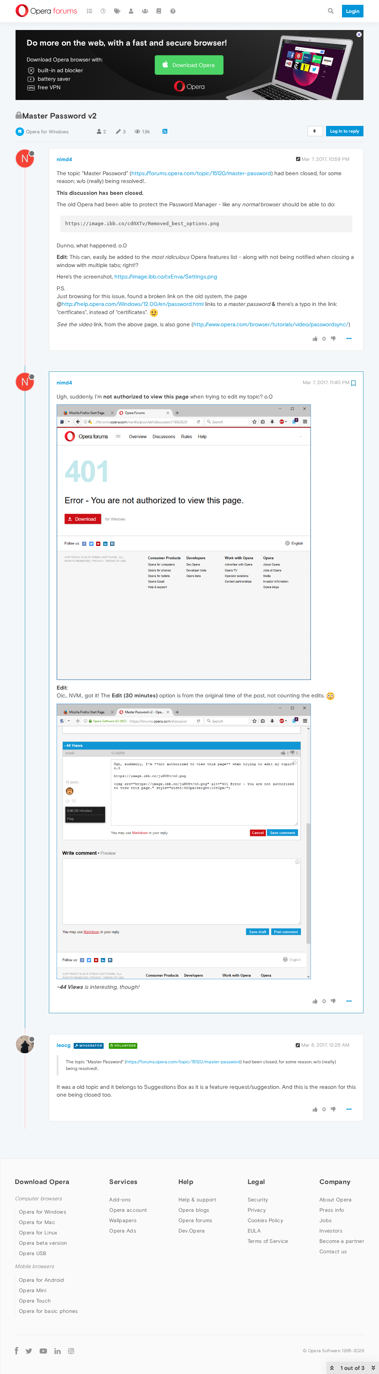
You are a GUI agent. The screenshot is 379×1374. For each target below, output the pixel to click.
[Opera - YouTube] (43, 1351)
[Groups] (145, 11)
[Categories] (90, 11)
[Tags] (117, 11)
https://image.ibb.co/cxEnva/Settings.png (165, 276)
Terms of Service (268, 1241)
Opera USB (33, 1253)
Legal (256, 1181)
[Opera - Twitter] (29, 1351)
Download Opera (193, 65)
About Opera (335, 1200)
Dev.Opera (191, 1231)
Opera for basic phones (48, 1311)
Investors (330, 1231)
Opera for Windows (47, 131)
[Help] (173, 11)
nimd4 (64, 159)
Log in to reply (344, 131)
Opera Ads (122, 1231)
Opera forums (195, 1220)
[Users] (131, 11)
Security (258, 1200)
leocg (63, 1045)
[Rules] (159, 11)
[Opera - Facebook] (16, 1350)
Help (185, 1181)
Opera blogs (193, 1210)
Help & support (197, 1200)
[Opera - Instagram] (71, 1351)
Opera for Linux (38, 1232)
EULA (254, 1231)
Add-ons (120, 1200)
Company (335, 1181)
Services (123, 1181)
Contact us (333, 1251)
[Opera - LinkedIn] (57, 1351)
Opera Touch (35, 1301)
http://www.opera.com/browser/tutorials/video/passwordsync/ (270, 324)
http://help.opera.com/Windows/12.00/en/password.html (133, 304)
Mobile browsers (34, 1266)
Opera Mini (32, 1290)
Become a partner (341, 1241)
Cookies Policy (265, 1220)
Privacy (257, 1210)
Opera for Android (41, 1280)
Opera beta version (43, 1243)
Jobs (325, 1220)
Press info (331, 1210)
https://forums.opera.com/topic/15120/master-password (201, 173)
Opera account (128, 1210)
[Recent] (104, 11)
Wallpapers (123, 1220)
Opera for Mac (37, 1222)
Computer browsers (38, 1198)
